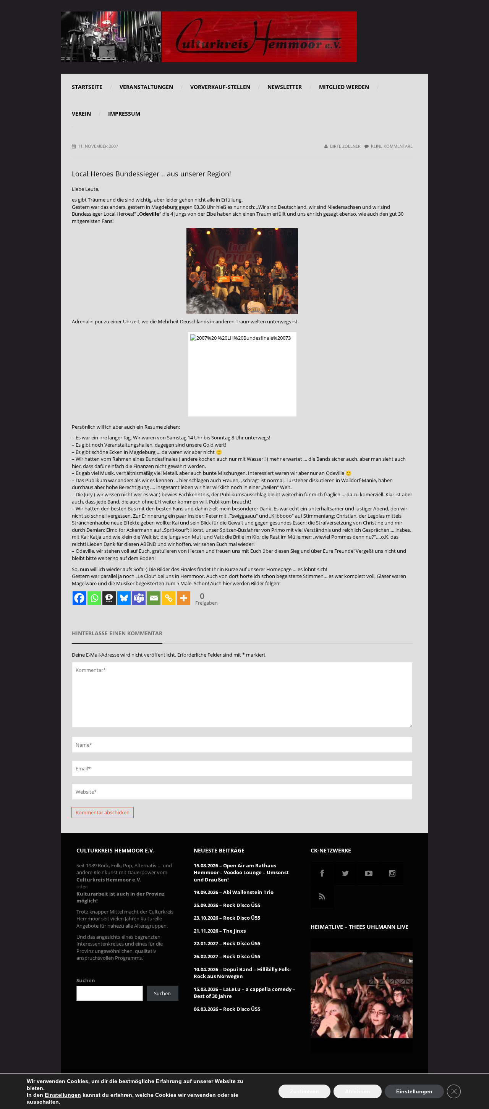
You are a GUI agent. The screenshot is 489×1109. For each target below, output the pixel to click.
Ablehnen (357, 1091)
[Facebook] (79, 598)
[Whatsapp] (94, 598)
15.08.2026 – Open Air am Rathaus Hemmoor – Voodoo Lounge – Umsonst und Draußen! (241, 872)
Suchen (85, 980)
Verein (81, 113)
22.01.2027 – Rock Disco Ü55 (227, 943)
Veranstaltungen (146, 86)
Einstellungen (63, 1095)
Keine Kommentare (392, 146)
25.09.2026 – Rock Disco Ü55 (227, 905)
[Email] (153, 598)
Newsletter (284, 86)
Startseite (87, 86)
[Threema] (109, 598)
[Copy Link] (168, 598)
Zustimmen (304, 1091)
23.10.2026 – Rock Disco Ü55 (227, 917)
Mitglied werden (344, 86)
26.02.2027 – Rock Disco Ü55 (227, 956)
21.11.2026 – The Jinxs (220, 930)
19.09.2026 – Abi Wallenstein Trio (234, 892)
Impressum (124, 113)
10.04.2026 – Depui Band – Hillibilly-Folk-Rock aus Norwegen (242, 973)
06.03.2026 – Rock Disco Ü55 (227, 1009)
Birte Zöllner (345, 146)
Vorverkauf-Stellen (220, 86)
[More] (183, 598)
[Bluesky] (124, 598)
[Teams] (139, 598)
